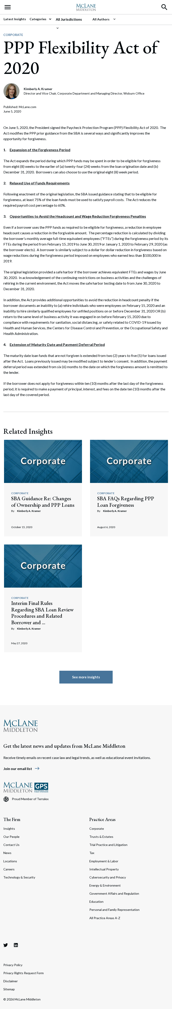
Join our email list (21, 768)
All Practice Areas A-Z (104, 918)
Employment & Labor (103, 861)
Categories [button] (38, 19)
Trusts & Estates (101, 837)
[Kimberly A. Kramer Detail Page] (11, 91)
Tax (91, 853)
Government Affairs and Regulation (114, 893)
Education (96, 901)
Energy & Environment (105, 885)
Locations (10, 861)
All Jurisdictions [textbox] (69, 19)
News (7, 853)
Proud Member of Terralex (30, 799)
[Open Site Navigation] (8, 7)
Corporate (13, 35)
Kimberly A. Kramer (29, 511)
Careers (9, 869)
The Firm (11, 819)
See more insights (86, 677)
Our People (11, 837)
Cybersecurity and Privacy (107, 877)
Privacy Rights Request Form (23, 973)
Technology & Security (19, 877)
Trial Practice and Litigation (108, 845)
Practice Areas (102, 819)
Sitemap (9, 989)
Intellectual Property (104, 869)
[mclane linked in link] (16, 945)
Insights (9, 828)
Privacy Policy (12, 965)
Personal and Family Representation (114, 910)
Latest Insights (15, 19)
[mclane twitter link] (5, 945)
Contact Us (11, 845)
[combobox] (72, 19)
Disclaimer (10, 981)
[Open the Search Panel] (164, 7)
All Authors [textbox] (101, 19)
